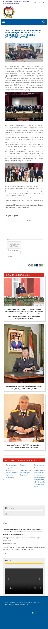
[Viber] (40, 265)
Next (43, 460)
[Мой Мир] (35, 265)
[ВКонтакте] (29, 265)
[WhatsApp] (42, 265)
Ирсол (10, 257)
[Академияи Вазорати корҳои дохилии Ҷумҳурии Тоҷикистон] (9, 12)
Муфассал (7, 554)
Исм (29, 221)
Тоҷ (35, 2)
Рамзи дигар (13, 250)
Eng (43, 2)
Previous (40, 460)
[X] (37, 265)
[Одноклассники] (32, 265)
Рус (39, 2)
